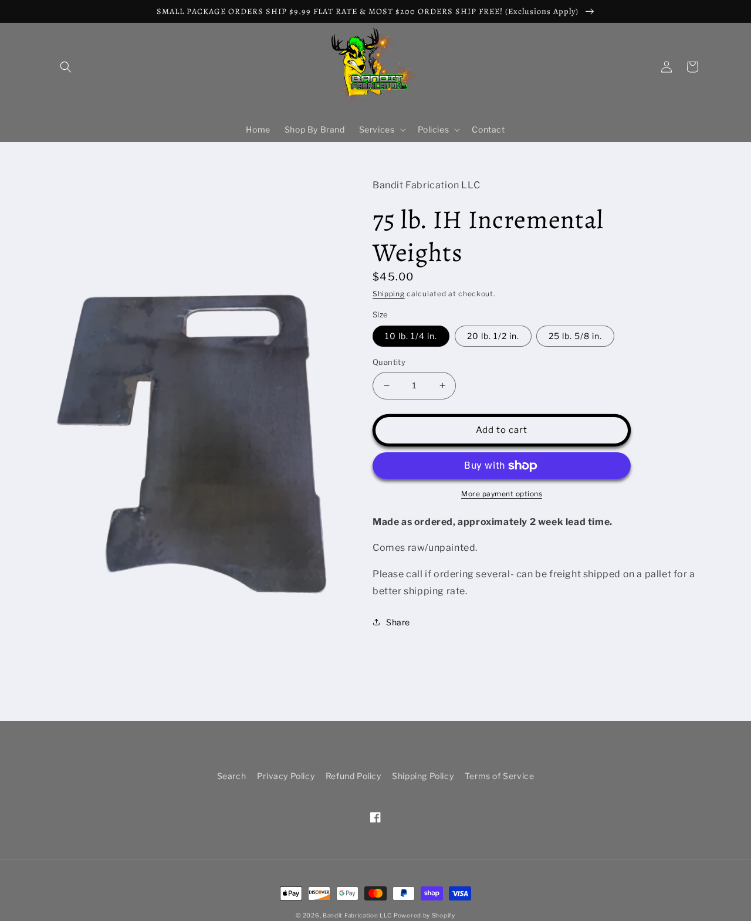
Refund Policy (353, 776)
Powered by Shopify (424, 915)
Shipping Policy (423, 776)
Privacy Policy (285, 776)
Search (231, 776)
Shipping (389, 293)
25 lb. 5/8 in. (575, 336)
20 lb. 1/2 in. (493, 336)
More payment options (501, 493)
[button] (66, 67)
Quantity (389, 362)
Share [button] (398, 622)
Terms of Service (500, 776)
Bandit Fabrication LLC (357, 915)
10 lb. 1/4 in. (411, 336)
